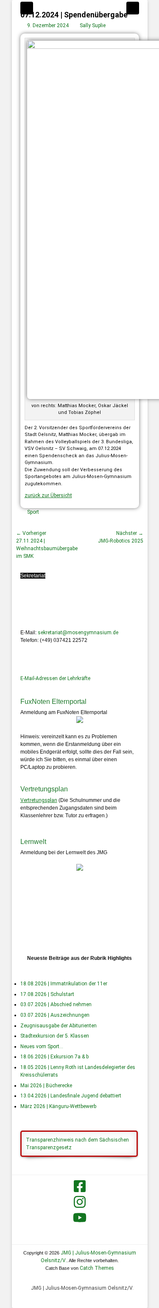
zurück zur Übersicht (48, 495)
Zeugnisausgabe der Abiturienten (58, 1026)
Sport (33, 512)
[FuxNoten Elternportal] (79, 721)
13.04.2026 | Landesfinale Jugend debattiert (70, 1096)
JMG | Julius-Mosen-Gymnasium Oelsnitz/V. (82, 1288)
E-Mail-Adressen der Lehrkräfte (55, 678)
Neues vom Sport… (41, 1046)
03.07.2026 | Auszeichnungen (54, 1015)
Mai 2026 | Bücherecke (46, 1086)
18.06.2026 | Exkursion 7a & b (54, 1057)
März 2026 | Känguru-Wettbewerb (58, 1106)
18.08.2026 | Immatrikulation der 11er (63, 984)
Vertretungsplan (38, 800)
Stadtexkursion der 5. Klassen (54, 1036)
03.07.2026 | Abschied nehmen (56, 1004)
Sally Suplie (93, 25)
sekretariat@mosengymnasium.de (78, 633)
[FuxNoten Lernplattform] (79, 869)
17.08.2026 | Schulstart (47, 994)
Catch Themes (97, 1268)
